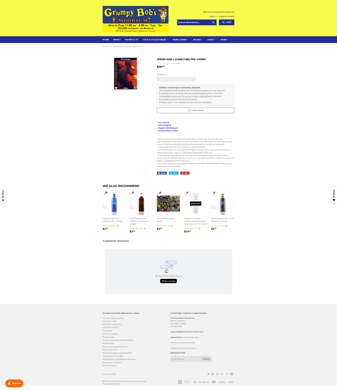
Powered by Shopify (111, 384)
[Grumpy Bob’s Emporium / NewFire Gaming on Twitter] (208, 374)
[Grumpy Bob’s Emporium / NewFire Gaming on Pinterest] (217, 374)
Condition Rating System (113, 318)
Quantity (161, 74)
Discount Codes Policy (112, 324)
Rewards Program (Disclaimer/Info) (117, 353)
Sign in (212, 16)
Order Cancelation (111, 334)
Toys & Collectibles (155, 39)
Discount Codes (109, 321)
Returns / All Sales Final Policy (115, 347)
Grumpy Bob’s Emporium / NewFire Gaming (127, 381)
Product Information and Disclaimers (118, 340)
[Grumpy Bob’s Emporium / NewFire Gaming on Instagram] (227, 374)
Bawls (117, 39)
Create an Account (226, 16)
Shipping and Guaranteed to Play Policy (119, 359)
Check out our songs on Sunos (183, 348)
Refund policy (108, 343)
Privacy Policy (108, 337)
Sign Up (206, 359)
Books (197, 39)
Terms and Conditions (112, 362)
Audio (211, 39)
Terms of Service (110, 365)
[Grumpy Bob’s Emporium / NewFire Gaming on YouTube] (231, 374)
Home (106, 39)
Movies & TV (131, 39)
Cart (229, 22)
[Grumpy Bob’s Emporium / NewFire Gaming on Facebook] (213, 374)
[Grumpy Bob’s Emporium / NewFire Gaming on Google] (222, 374)
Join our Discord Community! (182, 343)
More (224, 39)
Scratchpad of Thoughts (113, 356)
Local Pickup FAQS (111, 327)
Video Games (180, 39)
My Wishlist (107, 331)
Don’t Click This (109, 374)
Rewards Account (110, 350)
